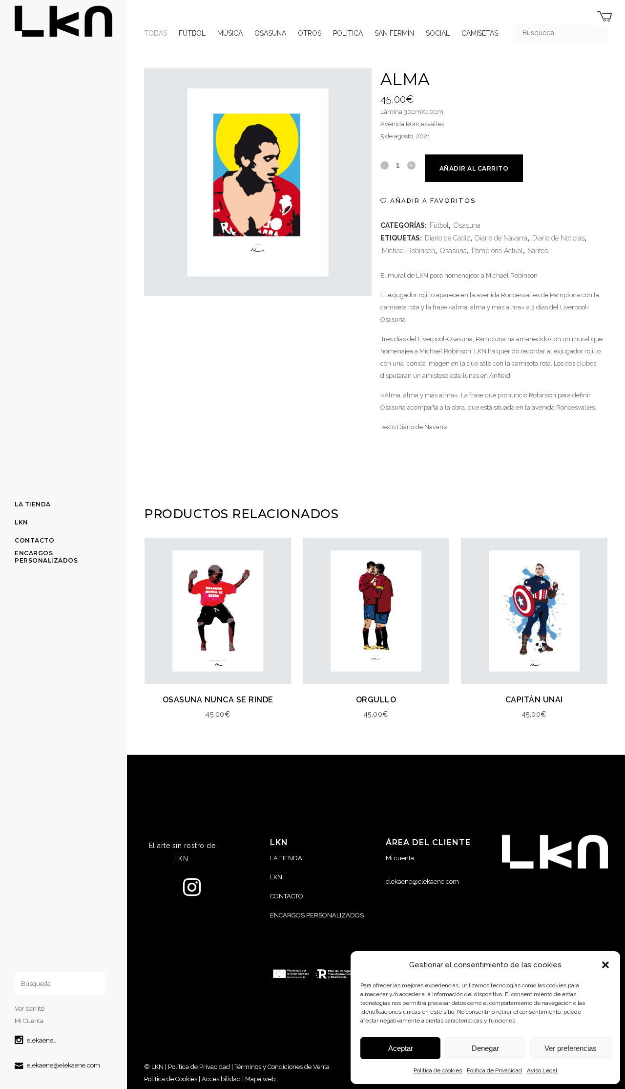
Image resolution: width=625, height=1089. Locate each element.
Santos (538, 251)
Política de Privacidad (494, 1070)
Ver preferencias (570, 1048)
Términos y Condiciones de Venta (282, 1066)
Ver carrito (29, 1008)
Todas (155, 33)
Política (348, 33)
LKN (276, 877)
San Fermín (394, 33)
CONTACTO (286, 896)
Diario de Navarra (501, 238)
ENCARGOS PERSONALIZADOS (317, 915)
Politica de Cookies (170, 1079)
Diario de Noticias (558, 238)
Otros (309, 33)
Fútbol (192, 33)
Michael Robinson (408, 251)
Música (230, 33)
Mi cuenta (400, 858)
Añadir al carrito (474, 168)
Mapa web (260, 1079)
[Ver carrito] (604, 16)
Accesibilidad (221, 1079)
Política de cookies (438, 1070)
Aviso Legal (542, 1070)
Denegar (485, 1048)
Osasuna (270, 33)
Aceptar (400, 1048)
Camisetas (479, 33)
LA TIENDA (286, 858)
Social (438, 33)
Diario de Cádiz (447, 238)
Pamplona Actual (497, 251)
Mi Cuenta (29, 1020)
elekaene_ (42, 1040)
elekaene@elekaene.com (63, 1065)
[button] (605, 965)
